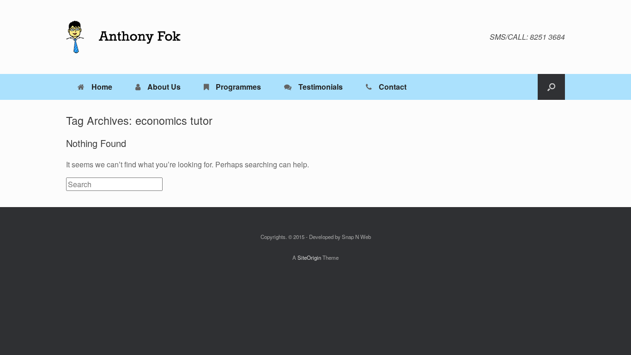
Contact (393, 86)
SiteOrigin (309, 257)
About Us (164, 86)
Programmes (238, 86)
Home (101, 86)
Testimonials (320, 86)
